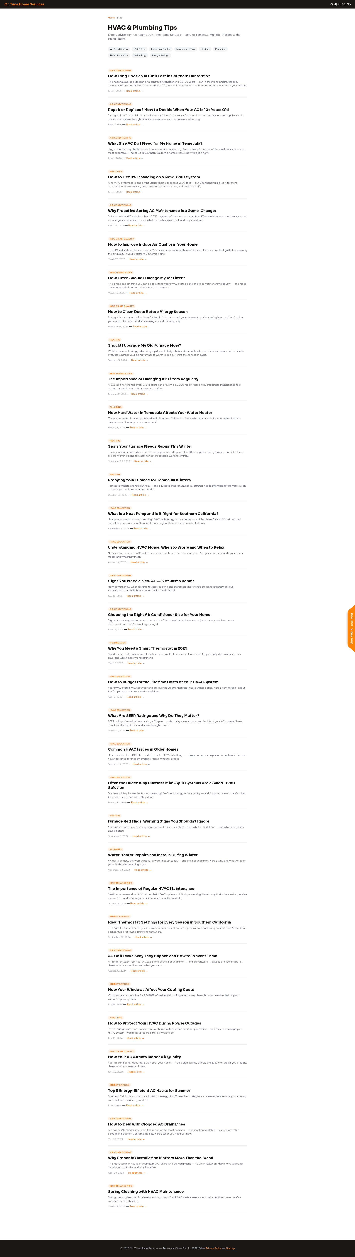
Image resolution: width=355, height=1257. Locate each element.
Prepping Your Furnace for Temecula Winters (149, 480)
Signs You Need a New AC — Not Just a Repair (151, 581)
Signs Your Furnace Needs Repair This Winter (150, 446)
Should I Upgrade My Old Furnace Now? (144, 345)
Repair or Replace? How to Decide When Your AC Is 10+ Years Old (168, 109)
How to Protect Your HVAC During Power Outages (154, 1023)
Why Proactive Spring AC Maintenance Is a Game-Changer (162, 210)
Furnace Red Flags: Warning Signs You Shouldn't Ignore (158, 821)
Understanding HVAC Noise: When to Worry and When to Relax (166, 547)
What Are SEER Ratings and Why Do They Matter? (153, 715)
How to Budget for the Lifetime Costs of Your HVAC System (163, 682)
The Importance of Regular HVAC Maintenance (151, 888)
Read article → (134, 91)
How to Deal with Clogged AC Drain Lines (146, 1124)
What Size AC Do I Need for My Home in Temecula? (155, 143)
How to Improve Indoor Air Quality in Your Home (153, 244)
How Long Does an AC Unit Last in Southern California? (159, 76)
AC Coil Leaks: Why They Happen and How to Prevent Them (162, 956)
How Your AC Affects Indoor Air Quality (144, 1057)
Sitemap (230, 1248)
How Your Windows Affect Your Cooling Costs (151, 989)
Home (111, 17)
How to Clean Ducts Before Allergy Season (148, 311)
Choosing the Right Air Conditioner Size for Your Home (159, 614)
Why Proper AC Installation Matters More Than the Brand (160, 1158)
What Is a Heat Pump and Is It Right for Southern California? (163, 513)
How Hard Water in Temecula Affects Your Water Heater (160, 412)
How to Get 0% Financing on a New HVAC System (154, 177)
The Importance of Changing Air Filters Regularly (153, 379)
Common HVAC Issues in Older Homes (143, 749)
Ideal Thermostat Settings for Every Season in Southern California (169, 922)
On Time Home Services (24, 4)
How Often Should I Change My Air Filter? (146, 278)
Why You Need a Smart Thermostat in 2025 (147, 648)
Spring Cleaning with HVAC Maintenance (146, 1191)
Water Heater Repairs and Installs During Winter (153, 855)
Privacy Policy (214, 1248)
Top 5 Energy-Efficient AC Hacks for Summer (149, 1090)
